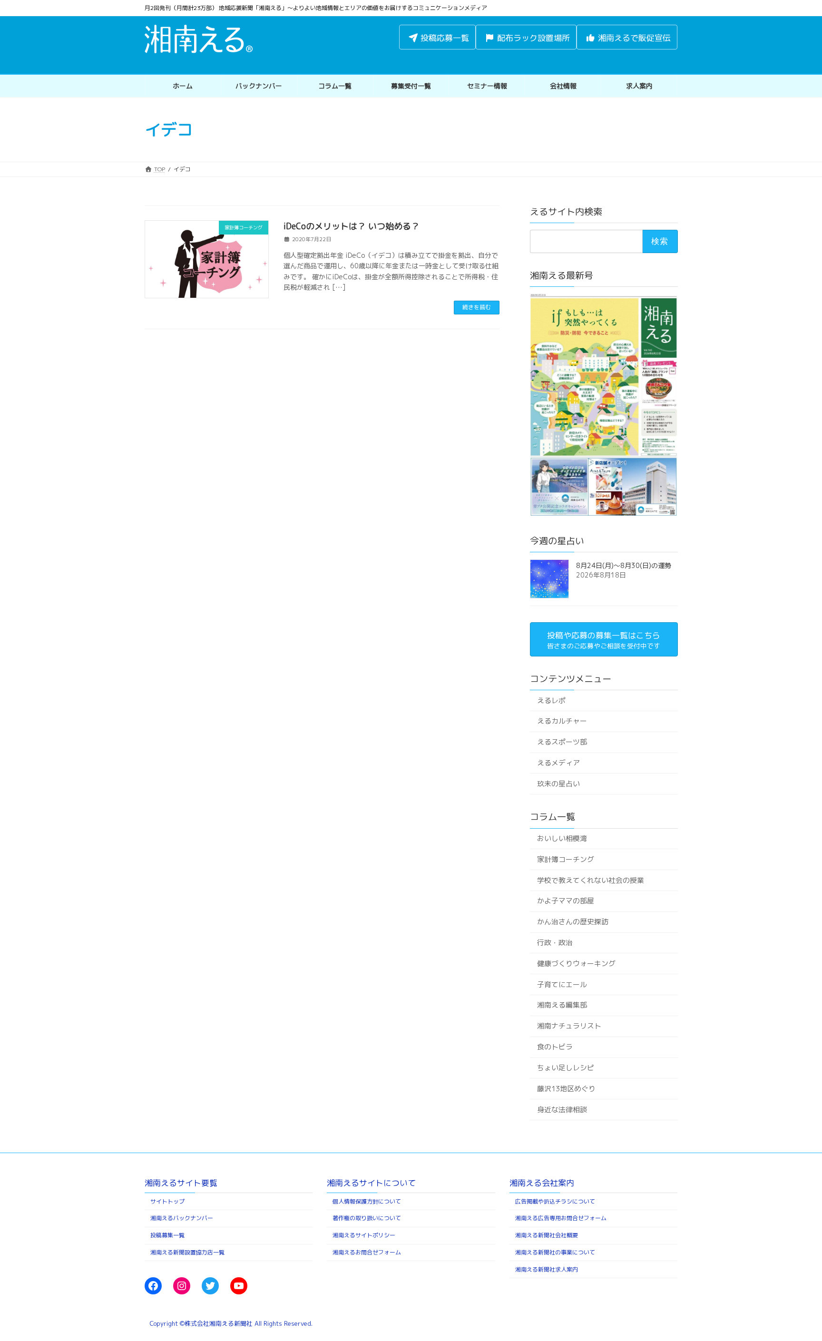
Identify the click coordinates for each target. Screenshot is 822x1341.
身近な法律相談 (562, 1109)
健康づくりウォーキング (576, 964)
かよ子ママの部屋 (565, 901)
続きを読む (476, 307)
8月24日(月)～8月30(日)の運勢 (623, 565)
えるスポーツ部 (562, 742)
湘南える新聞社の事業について (555, 1252)
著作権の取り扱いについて (367, 1218)
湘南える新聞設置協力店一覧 (187, 1252)
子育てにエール (562, 984)
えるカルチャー (562, 721)
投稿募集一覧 (167, 1235)
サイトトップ (167, 1201)
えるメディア (558, 763)
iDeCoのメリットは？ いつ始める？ (352, 226)
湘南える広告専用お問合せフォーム (561, 1218)
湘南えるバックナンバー (181, 1218)
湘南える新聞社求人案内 (546, 1269)
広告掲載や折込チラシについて (555, 1201)
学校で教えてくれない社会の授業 (590, 880)
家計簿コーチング (565, 859)
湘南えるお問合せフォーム (367, 1252)
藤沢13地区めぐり (566, 1089)
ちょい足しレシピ (565, 1068)
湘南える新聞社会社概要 (546, 1235)
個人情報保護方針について (367, 1201)
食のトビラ (554, 1047)
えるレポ (551, 700)
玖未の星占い (558, 784)
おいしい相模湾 (562, 838)
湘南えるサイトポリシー (364, 1235)
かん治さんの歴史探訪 (572, 922)
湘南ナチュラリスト (569, 1026)
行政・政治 (554, 943)
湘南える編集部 (562, 1005)
